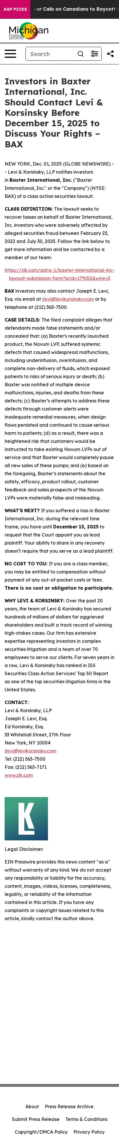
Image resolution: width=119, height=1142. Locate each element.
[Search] (81, 53)
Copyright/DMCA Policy (41, 1132)
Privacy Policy (89, 1132)
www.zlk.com (19, 775)
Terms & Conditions (86, 1119)
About (32, 1106)
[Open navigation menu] (10, 54)
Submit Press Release (36, 1119)
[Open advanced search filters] (94, 53)
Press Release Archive (69, 1106)
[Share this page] (110, 54)
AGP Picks (15, 9)
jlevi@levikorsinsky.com (68, 299)
